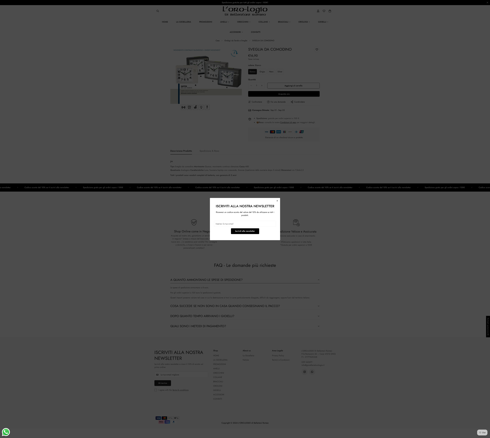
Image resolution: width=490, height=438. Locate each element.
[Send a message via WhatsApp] (6, 432)
